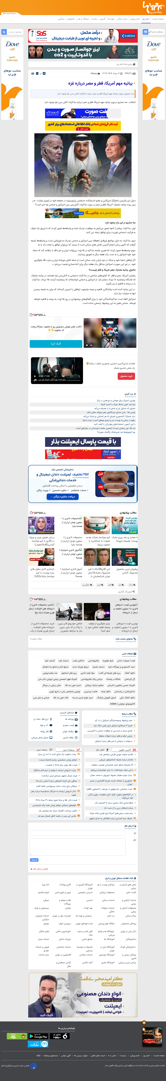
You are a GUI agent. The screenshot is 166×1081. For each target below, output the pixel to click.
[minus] (37, 73)
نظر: (134, 840)
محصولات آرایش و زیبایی (128, 909)
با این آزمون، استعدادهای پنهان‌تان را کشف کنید (114, 424)
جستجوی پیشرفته (51, 1055)
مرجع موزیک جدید (80, 667)
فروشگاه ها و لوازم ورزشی (106, 933)
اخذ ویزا (45, 885)
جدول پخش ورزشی (39, 737)
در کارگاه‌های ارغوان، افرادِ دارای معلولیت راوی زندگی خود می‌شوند (110, 796)
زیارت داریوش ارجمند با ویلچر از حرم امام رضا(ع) (55, 770)
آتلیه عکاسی (87, 962)
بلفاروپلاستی (93, 661)
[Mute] (91, 345)
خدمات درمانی (108, 900)
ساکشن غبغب (78, 661)
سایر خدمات (44, 955)
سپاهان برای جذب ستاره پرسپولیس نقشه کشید (56, 786)
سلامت (94, 19)
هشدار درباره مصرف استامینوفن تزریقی (116, 759)
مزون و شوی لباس (63, 892)
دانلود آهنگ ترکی (127, 698)
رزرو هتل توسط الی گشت (109, 673)
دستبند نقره (64, 661)
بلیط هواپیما (108, 661)
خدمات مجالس (86, 955)
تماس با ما (112, 1055)
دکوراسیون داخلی (63, 931)
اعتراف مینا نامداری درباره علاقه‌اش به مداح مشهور (110, 818)
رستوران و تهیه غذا (84, 916)
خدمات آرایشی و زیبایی (129, 902)
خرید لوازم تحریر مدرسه (82, 698)
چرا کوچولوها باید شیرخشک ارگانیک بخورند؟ (116, 432)
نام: (134, 833)
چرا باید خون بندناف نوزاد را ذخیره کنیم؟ (118, 404)
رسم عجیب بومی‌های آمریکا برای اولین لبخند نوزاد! (111, 813)
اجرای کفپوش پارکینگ (106, 698)
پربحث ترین (42, 749)
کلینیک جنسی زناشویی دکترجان (121, 685)
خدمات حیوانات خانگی (107, 909)
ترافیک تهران (68, 731)
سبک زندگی (122, 19)
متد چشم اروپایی (50, 673)
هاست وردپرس (90, 691)
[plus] (44, 73)
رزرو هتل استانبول (69, 673)
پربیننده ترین (68, 749)
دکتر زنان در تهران (128, 931)
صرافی (46, 900)
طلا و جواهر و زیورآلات (65, 902)
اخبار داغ (100, 750)
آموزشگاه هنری (107, 962)
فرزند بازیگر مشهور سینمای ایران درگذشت (59, 776)
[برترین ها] (155, 7)
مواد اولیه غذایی (88, 673)
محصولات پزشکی (107, 892)
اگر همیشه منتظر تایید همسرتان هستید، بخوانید (112, 765)
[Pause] (87, 345)
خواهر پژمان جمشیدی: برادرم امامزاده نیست (58, 760)
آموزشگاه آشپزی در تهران (84, 886)
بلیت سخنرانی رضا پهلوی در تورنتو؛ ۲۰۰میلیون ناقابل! (109, 789)
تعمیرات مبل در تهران (61, 916)
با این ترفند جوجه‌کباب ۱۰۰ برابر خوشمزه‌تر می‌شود (112, 770)
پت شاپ (110, 916)
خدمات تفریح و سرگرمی (42, 917)
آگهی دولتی (66, 1055)
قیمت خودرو (68, 725)
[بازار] (17, 1037)
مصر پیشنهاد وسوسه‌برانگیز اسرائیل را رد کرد (113, 720)
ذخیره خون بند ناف (73, 685)
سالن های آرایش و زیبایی (128, 886)
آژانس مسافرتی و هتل (63, 964)
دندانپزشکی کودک (128, 947)
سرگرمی (61, 19)
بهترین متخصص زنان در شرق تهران (64, 691)
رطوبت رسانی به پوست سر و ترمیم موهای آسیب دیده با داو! (109, 420)
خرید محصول (126, 376)
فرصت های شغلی (98, 1055)
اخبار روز (146, 19)
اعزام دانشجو (43, 892)
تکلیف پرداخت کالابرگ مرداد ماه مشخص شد (58, 811)
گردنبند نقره (50, 661)
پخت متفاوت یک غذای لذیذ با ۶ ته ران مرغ (57, 754)
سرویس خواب (65, 924)
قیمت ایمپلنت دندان (126, 661)
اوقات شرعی (68, 737)
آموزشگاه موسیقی (106, 955)
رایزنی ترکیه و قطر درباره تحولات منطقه (115, 736)
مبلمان (68, 908)
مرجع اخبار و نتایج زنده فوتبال (55, 667)
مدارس (89, 900)
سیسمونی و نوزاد (41, 908)
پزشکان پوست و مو (105, 885)
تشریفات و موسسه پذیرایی (85, 948)
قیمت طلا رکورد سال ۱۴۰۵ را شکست (61, 765)
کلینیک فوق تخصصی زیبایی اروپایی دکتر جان (57, 679)
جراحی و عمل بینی (41, 698)
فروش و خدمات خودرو (42, 948)
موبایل (46, 924)
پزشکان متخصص (128, 924)
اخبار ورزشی (135, 19)
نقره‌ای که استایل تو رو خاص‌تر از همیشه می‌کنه (114, 408)
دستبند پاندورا (98, 667)
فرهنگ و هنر (83, 19)
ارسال (34, 860)
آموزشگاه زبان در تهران (107, 948)
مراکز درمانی (130, 916)
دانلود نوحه (106, 691)
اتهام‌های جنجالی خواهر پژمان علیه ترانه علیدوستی (54, 805)
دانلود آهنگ (129, 673)
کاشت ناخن (131, 892)
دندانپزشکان (131, 939)
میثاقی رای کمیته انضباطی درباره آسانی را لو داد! (56, 781)
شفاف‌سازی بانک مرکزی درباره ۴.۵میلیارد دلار (114, 803)
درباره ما (123, 1055)
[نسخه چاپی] (32, 73)
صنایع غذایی (87, 939)
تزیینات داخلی (65, 939)
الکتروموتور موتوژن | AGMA (122, 704)
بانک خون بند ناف (60, 698)
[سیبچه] (60, 1037)
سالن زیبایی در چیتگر (52, 685)
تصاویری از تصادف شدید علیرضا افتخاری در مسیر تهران (111, 782)
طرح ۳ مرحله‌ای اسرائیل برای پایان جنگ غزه (113, 725)
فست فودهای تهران (84, 924)
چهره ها (111, 19)
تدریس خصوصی (85, 892)
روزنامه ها (69, 719)
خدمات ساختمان (64, 947)
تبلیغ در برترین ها (81, 1055)
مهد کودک (88, 908)
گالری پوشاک (65, 885)
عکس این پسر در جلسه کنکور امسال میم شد (57, 816)
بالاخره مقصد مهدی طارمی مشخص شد (116, 754)
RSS (38, 1055)
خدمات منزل (43, 939)
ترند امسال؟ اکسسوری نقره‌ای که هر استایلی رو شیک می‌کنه (109, 416)
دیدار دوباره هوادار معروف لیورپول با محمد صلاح (111, 775)
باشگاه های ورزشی (106, 924)
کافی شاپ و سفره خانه (85, 933)
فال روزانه (44, 731)
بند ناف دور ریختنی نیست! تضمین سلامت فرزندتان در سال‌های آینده (105, 428)
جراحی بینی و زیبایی (127, 962)
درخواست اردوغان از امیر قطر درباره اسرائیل (113, 741)
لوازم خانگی (44, 931)
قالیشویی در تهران (63, 955)
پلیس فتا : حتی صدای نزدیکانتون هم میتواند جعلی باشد (111, 412)
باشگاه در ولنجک (113, 679)
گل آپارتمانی (129, 679)
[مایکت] (38, 1045)
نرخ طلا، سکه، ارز (40, 719)
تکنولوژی (71, 19)
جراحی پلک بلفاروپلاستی (91, 679)
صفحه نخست (158, 19)
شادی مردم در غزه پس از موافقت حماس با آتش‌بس (109, 731)
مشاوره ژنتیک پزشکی (94, 685)
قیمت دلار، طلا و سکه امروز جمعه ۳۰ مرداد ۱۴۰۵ (56, 800)
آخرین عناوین (125, 750)
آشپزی (103, 19)
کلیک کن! (56, 344)
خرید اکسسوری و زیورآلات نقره (121, 667)
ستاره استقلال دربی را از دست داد (118, 808)
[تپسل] (31, 315)
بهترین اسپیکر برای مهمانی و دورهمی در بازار (116, 400)
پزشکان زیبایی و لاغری (129, 956)
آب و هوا (44, 725)
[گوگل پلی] (38, 1037)
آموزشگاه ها (109, 939)
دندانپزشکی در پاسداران (124, 691)
